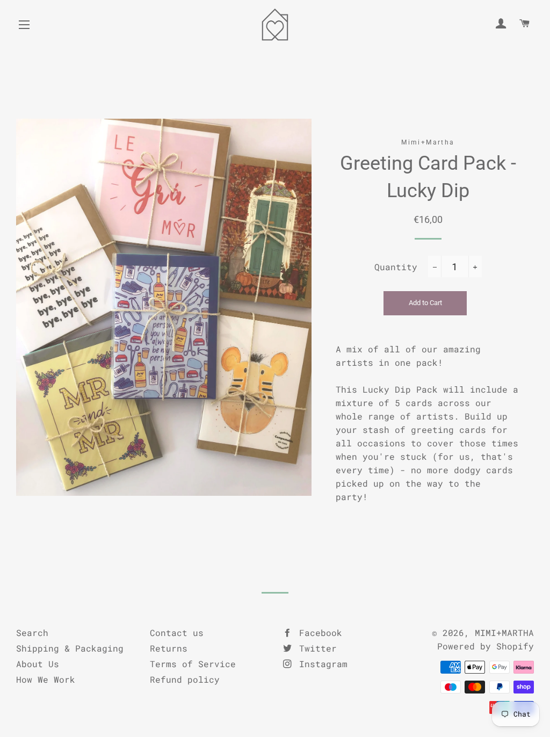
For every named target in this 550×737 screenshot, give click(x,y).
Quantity (395, 266)
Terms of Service (193, 663)
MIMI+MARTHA (504, 632)
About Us (37, 663)
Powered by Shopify (485, 646)
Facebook (318, 632)
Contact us (177, 632)
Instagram (321, 663)
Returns (168, 648)
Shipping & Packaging (70, 648)
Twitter (315, 648)
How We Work (45, 679)
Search (32, 632)
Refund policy (185, 679)
